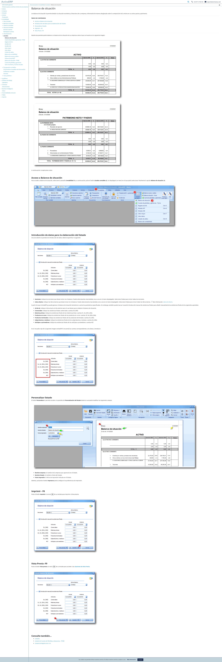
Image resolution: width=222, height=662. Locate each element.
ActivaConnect (6, 86)
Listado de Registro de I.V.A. (43, 643)
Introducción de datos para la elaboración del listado (50, 23)
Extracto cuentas (7, 29)
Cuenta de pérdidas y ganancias (13, 62)
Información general (7, 5)
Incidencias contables (8, 71)
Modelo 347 (8, 44)
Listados (5, 36)
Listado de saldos (9, 52)
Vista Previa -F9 (39, 31)
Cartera (4, 15)
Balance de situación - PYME (12, 60)
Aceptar (140, 659)
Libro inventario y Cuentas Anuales (14, 64)
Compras (4, 11)
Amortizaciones (7, 33)
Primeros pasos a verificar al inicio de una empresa (15, 7)
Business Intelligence (7, 89)
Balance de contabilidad (11, 54)
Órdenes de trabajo (7, 80)
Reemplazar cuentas (8, 31)
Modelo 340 (8, 46)
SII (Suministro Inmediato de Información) (14, 69)
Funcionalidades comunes (9, 93)
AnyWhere (4, 78)
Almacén (4, 13)
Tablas (3, 95)
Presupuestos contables (9, 67)
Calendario (5, 82)
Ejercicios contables (8, 23)
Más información (131, 659)
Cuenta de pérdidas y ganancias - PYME (15, 40)
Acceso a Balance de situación (43, 21)
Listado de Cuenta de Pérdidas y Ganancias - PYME (49, 641)
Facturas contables (8, 27)
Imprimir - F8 (38, 28)
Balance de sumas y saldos (11, 56)
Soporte (4, 97)
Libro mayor (8, 48)
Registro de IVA (9, 42)
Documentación (34, 5)
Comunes (4, 84)
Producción (5, 17)
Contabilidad (5, 19)
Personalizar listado (40, 26)
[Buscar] (188, 2)
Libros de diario (167, 302)
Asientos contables (8, 25)
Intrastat (5, 73)
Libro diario (8, 50)
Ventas (4, 9)
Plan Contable (7, 21)
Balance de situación (11, 38)
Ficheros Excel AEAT (10, 58)
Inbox (3, 91)
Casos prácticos (7, 75)
